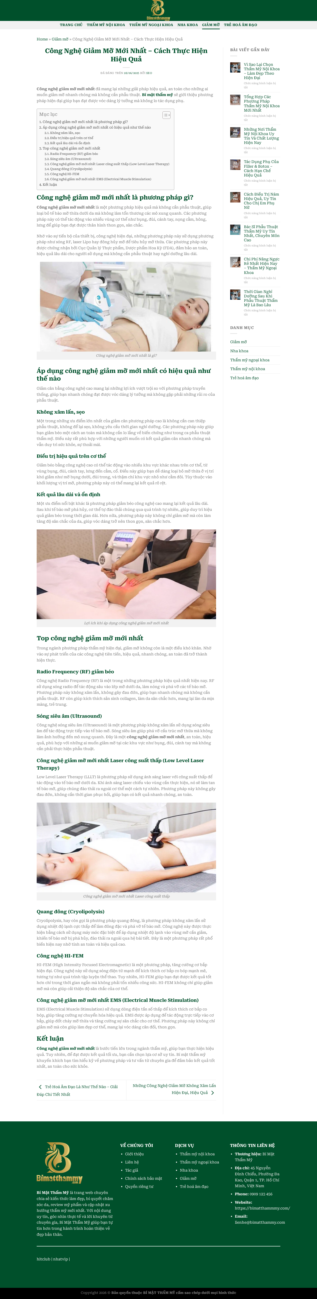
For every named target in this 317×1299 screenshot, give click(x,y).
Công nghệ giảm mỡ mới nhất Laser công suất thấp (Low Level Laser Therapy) (109, 164)
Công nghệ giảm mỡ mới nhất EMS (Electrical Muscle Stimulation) (100, 179)
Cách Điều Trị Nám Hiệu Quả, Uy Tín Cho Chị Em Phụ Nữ (261, 201)
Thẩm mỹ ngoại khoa (151, 25)
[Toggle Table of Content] (164, 115)
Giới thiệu (134, 1154)
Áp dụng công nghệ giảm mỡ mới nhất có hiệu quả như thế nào (97, 128)
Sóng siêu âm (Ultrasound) (70, 159)
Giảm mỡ (211, 25)
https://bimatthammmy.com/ (262, 1208)
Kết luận (50, 185)
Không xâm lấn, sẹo (65, 133)
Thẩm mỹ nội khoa (106, 25)
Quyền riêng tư (139, 1186)
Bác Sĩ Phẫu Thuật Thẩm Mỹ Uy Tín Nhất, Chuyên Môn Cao (262, 234)
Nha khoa (188, 25)
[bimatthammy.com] (158, 10)
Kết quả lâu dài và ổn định (70, 143)
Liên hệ (132, 1162)
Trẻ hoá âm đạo (240, 25)
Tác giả (131, 1170)
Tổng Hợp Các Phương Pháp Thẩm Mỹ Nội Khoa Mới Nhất (262, 104)
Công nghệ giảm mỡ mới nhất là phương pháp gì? (85, 122)
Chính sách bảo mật (143, 1178)
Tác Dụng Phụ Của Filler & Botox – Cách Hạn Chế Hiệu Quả (261, 168)
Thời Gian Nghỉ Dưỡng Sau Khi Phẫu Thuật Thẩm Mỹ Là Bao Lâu (261, 298)
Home (42, 39)
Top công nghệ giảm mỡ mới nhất (71, 148)
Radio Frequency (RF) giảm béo (74, 154)
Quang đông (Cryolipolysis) (71, 169)
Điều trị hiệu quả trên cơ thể (71, 138)
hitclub (43, 1259)
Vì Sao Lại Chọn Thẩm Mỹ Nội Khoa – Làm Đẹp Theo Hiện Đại (262, 71)
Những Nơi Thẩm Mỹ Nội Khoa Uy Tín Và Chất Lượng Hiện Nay (261, 136)
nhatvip (60, 1259)
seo (149, 73)
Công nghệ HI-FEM (64, 174)
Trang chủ (71, 25)
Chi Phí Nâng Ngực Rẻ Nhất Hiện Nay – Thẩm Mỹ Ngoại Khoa (261, 266)
